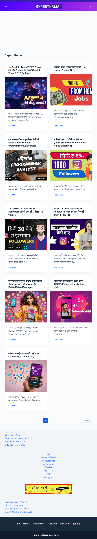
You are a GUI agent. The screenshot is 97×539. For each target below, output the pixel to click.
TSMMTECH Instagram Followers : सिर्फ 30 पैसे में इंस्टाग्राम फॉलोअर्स (25, 211)
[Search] (91, 6)
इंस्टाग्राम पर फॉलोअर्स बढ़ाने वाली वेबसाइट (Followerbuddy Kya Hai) (69, 284)
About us (27, 524)
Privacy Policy (39, 524)
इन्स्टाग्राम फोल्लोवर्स (48, 457)
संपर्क (48, 474)
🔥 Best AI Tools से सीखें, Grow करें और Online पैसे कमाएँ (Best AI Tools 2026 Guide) (24, 70)
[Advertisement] (48, 28)
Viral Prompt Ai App (14, 505)
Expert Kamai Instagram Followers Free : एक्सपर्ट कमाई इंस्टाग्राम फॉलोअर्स (69, 211)
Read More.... (13, 126)
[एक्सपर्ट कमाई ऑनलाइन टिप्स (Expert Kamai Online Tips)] (71, 90)
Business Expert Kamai (16, 502)
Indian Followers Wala (15, 445)
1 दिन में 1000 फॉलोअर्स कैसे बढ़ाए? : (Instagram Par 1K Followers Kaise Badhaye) (70, 142)
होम (48, 454)
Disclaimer (52, 524)
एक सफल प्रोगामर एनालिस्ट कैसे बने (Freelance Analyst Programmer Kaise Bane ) (23, 142)
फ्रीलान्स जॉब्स (48, 464)
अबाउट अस (48, 471)
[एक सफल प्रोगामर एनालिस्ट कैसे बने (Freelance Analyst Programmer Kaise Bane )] (26, 165)
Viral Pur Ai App (12, 435)
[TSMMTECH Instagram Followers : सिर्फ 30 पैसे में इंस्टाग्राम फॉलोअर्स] (26, 234)
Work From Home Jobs (15, 441)
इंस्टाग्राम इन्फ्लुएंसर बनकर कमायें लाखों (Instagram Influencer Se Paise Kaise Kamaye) (25, 284)
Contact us (65, 524)
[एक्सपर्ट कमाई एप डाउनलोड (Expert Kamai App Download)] (26, 376)
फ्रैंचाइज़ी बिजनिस (48, 461)
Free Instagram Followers (17, 508)
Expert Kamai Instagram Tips (18, 438)
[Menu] (6, 7)
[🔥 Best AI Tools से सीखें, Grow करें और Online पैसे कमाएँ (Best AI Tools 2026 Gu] (26, 93)
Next (86, 420)
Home (18, 524)
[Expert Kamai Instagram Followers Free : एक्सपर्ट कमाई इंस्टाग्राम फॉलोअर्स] (71, 234)
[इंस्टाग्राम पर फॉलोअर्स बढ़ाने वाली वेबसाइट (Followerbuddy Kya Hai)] (71, 307)
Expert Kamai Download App (18, 512)
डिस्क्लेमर (48, 467)
